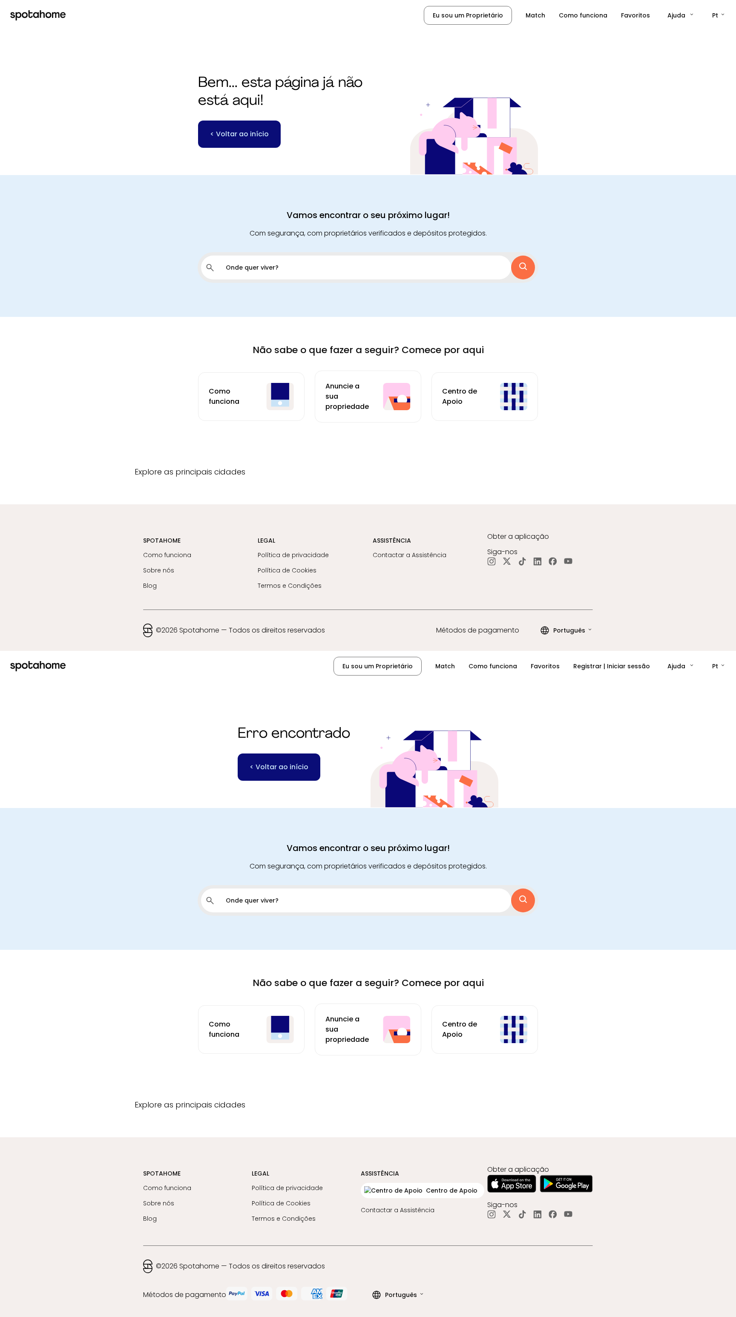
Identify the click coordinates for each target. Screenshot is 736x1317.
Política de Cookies (287, 570)
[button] (681, 15)
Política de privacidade (293, 555)
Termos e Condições (290, 585)
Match (535, 15)
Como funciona (583, 15)
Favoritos (635, 15)
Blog (150, 585)
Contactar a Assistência (409, 555)
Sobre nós (158, 570)
